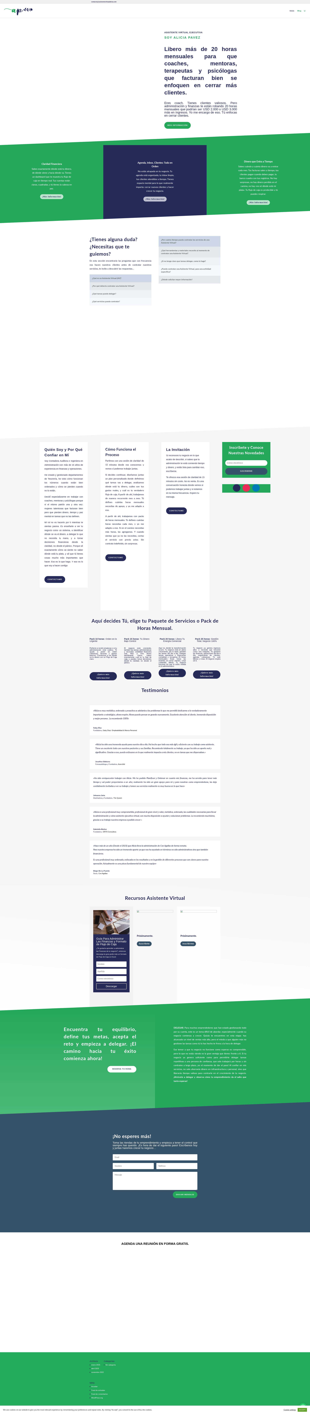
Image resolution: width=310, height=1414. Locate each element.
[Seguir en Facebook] (236, 488)
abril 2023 (95, 1368)
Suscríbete (144, 944)
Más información (177, 125)
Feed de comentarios (99, 1394)
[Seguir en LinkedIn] (256, 488)
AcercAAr (121, 764)
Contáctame (55, 579)
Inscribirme (188, 944)
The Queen (117, 798)
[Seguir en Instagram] (246, 488)
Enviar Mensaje (185, 1195)
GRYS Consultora (109, 832)
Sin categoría (110, 1365)
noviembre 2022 (97, 1372)
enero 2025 (95, 1365)
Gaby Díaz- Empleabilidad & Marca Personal (120, 730)
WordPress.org (97, 1398)
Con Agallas (103, 873)
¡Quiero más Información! (103, 676)
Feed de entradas (98, 1390)
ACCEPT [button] (302, 1410)
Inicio (292, 11)
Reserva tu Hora (121, 1069)
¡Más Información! (51, 196)
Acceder (94, 1386)
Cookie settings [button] (290, 1410)
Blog (299, 11)
